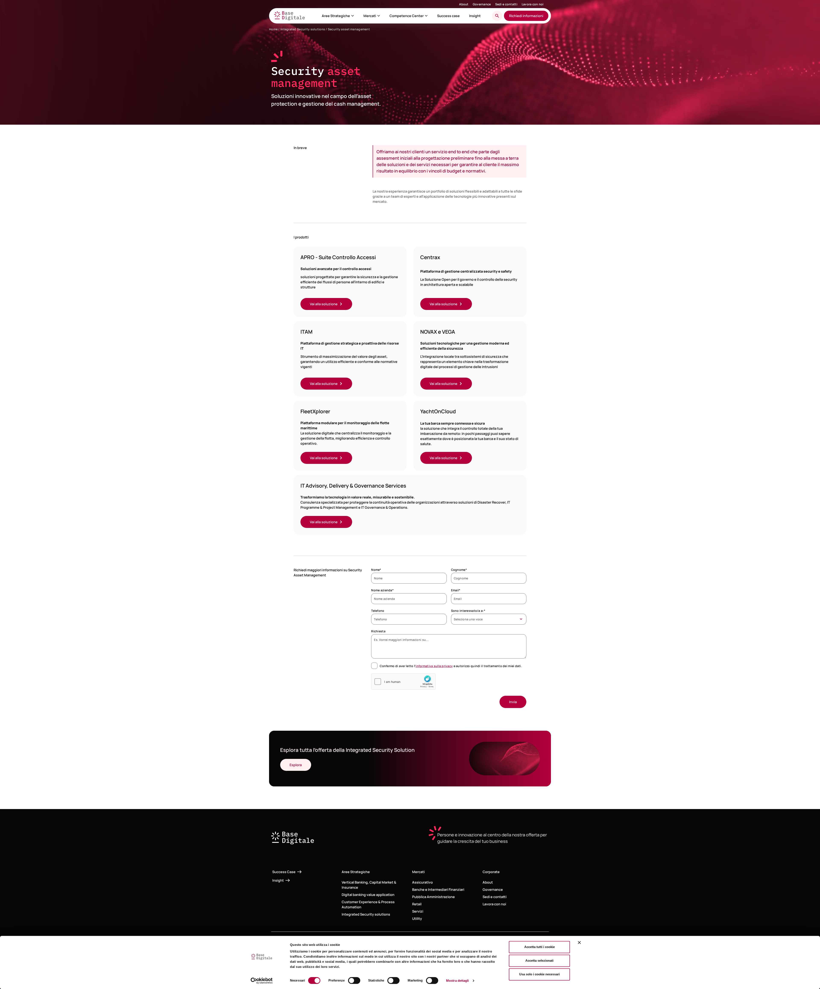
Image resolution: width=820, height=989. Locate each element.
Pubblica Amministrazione (433, 896)
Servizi (417, 911)
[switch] (354, 980)
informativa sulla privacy (434, 666)
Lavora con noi (533, 4)
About (463, 4)
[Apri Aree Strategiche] (352, 15)
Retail (417, 904)
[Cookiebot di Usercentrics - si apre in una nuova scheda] (261, 980)
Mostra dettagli (457, 980)
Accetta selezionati (539, 960)
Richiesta (378, 631)
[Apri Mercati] (378, 15)
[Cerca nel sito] (497, 16)
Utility (417, 918)
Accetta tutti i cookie (539, 947)
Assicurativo (422, 882)
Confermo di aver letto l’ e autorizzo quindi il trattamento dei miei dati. (451, 666)
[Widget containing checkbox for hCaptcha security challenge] (403, 681)
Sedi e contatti (506, 4)
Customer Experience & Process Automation (368, 904)
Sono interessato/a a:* (468, 611)
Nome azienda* (382, 590)
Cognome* (459, 570)
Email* (455, 590)
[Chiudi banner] (579, 942)
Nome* (376, 570)
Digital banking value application (368, 894)
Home (273, 29)
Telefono (377, 611)
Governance (482, 4)
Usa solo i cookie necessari (539, 974)
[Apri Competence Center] (426, 15)
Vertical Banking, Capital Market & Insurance (369, 885)
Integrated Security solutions (302, 29)
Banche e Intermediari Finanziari (438, 889)
